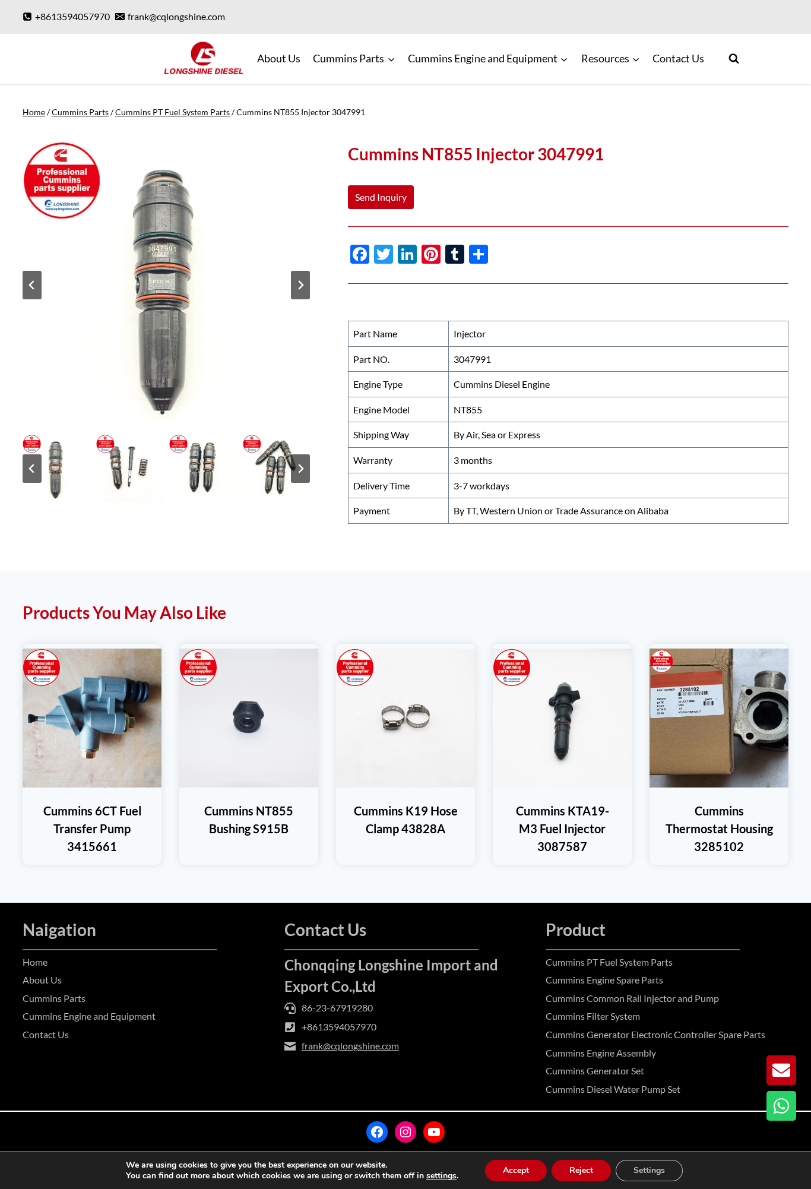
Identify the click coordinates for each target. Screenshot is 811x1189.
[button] (56, 468)
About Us (278, 58)
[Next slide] (300, 285)
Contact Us (678, 58)
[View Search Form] (734, 58)
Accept (516, 1170)
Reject (581, 1170)
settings (441, 1176)
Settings (649, 1170)
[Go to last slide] (32, 285)
